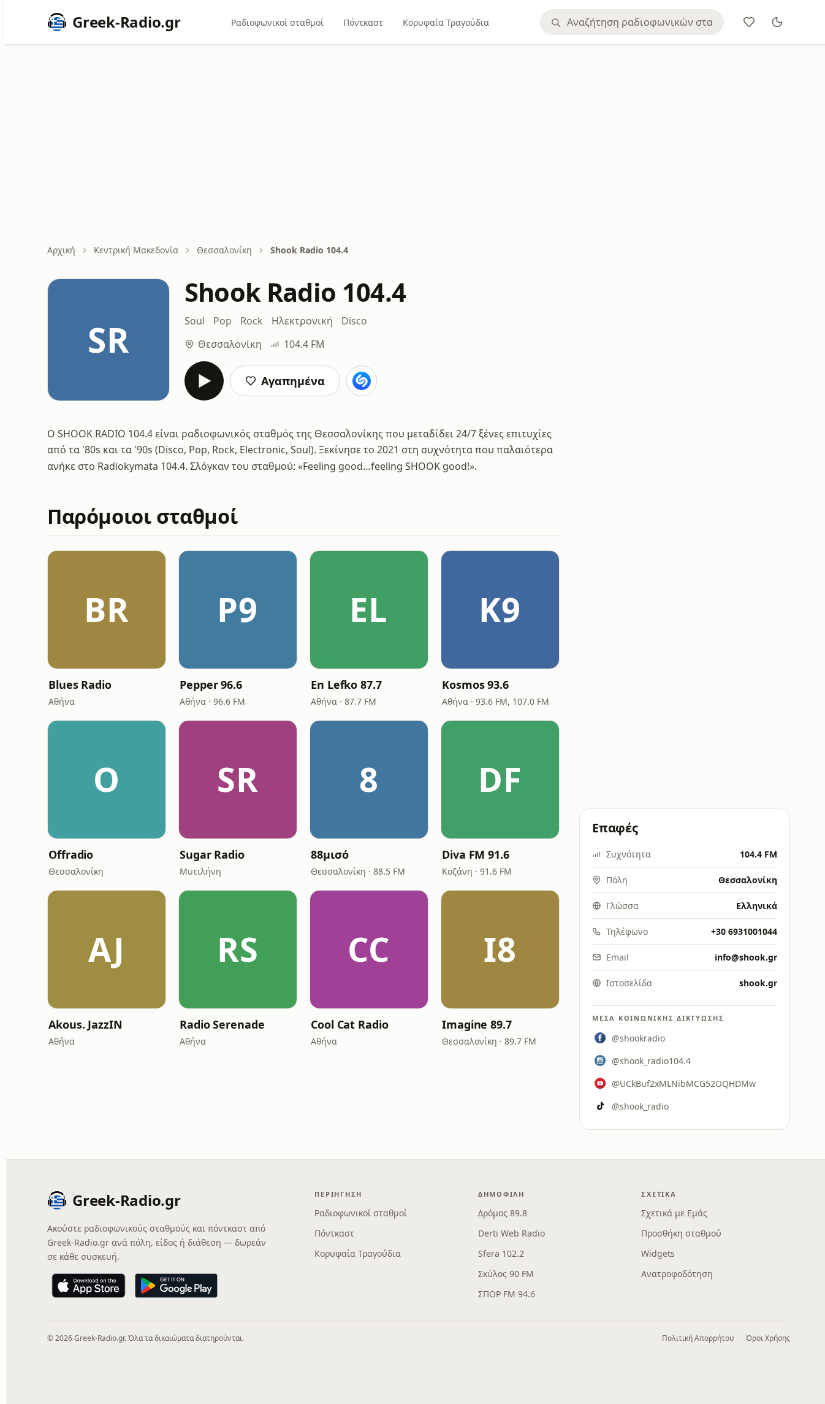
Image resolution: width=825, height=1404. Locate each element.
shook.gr (758, 983)
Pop (222, 321)
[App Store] (88, 1285)
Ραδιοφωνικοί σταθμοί (277, 22)
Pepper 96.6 (211, 684)
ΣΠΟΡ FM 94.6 (506, 1294)
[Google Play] (176, 1285)
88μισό (329, 854)
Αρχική (61, 250)
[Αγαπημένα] (749, 22)
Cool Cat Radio (350, 1024)
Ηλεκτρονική (302, 321)
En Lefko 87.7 (346, 684)
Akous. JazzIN (85, 1024)
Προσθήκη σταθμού (681, 1233)
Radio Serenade (222, 1024)
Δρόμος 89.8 (502, 1213)
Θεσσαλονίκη (224, 250)
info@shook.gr (746, 957)
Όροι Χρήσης (768, 1338)
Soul (194, 321)
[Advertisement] (418, 145)
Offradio (70, 854)
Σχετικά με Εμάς (674, 1213)
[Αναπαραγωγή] (204, 381)
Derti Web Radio (511, 1233)
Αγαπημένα (293, 381)
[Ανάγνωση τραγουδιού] (361, 381)
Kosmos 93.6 (475, 684)
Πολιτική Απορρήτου (698, 1338)
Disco (354, 321)
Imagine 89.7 (477, 1024)
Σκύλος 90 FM (506, 1273)
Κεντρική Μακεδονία (136, 250)
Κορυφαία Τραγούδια (446, 22)
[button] (106, 609)
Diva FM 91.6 (475, 854)
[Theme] (777, 22)
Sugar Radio (212, 854)
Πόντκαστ (363, 22)
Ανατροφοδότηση (677, 1273)
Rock (251, 321)
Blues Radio (80, 684)
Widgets (658, 1253)
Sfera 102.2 (501, 1253)
